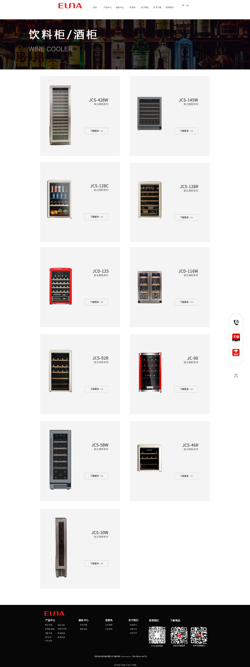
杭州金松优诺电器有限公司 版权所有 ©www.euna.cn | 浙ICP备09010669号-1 (120, 656)
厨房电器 (61, 633)
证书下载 (157, 7)
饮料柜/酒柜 (50, 629)
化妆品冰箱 (62, 629)
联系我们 (170, 7)
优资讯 (132, 7)
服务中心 (120, 7)
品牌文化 (133, 629)
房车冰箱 (61, 625)
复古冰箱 (48, 625)
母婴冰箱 (48, 633)
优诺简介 (133, 625)
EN (188, 6)
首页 (95, 7)
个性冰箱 (48, 641)
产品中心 (108, 7)
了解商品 (175, 620)
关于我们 (145, 7)
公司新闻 (109, 625)
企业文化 (133, 633)
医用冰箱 (61, 637)
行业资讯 (109, 629)
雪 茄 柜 (48, 637)
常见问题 (83, 625)
